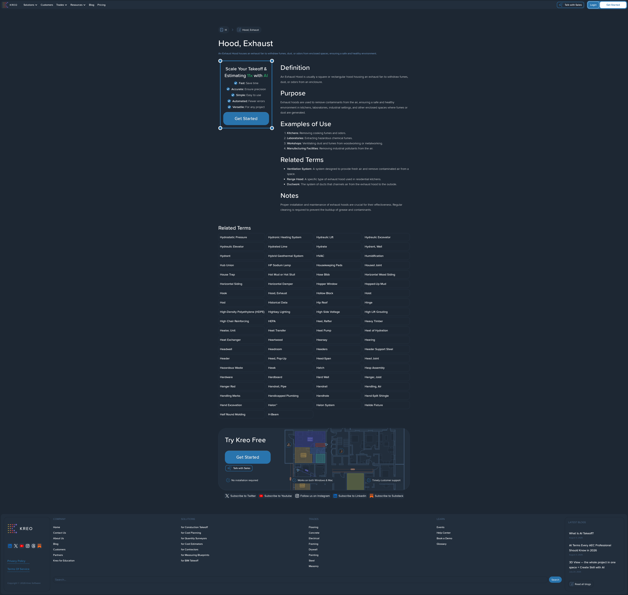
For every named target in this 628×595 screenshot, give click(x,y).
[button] (30, 5)
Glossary (441, 544)
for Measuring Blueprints (195, 555)
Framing (313, 544)
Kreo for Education (64, 560)
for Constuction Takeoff (194, 527)
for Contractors (189, 549)
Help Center (444, 533)
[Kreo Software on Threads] (33, 546)
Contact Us (59, 533)
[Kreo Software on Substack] (39, 546)
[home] (9, 5)
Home (56, 527)
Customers (47, 5)
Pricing (101, 5)
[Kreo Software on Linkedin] (10, 546)
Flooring (313, 527)
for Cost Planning (191, 533)
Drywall (313, 549)
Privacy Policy (16, 561)
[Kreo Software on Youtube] (21, 546)
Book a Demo (444, 538)
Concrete (314, 533)
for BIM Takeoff (189, 560)
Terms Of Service (18, 569)
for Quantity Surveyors (194, 538)
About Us (58, 538)
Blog (91, 5)
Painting (313, 555)
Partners (58, 555)
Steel (312, 560)
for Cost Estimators (192, 544)
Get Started (613, 5)
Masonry (314, 566)
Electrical (314, 538)
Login (593, 5)
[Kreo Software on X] (15, 546)
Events (440, 527)
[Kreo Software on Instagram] (27, 546)
